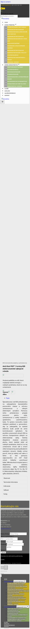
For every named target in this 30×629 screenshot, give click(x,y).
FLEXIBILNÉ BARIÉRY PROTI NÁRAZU (16, 27)
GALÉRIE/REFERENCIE (10, 93)
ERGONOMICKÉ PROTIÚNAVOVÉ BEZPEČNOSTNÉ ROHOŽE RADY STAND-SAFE (17, 39)
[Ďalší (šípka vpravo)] (3, 573)
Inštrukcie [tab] (7, 486)
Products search (8, 14)
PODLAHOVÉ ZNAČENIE (13, 43)
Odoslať (3, 552)
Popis (8, 398)
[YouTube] (4, 9)
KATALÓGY (7, 91)
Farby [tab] (5, 494)
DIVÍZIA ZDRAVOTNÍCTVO (10, 607)
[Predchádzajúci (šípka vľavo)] (1, 573)
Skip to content (5, 2)
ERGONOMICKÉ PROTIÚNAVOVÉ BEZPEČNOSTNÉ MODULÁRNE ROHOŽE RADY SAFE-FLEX (17, 32)
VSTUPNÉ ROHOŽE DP (12, 55)
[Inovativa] (5, 19)
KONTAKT (7, 95)
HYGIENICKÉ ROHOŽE (12, 74)
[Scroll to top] (2, 567)
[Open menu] (2, 102)
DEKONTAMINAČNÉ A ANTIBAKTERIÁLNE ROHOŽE (17, 615)
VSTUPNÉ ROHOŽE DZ (12, 69)
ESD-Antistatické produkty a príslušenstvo (15, 363)
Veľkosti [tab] (6, 490)
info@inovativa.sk (6, 528)
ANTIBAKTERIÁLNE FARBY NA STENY (16, 84)
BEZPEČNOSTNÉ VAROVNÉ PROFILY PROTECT (16, 602)
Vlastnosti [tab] (7, 478)
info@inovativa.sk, (6, 5)
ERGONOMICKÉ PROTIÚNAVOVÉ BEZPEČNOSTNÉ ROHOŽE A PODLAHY (16, 597)
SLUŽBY (7, 88)
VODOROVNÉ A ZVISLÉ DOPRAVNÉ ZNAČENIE (15, 594)
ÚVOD (6, 22)
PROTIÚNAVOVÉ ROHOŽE (13, 72)
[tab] (16, 398)
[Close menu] (1, 575)
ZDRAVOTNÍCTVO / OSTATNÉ (14, 86)
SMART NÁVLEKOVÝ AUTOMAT (15, 67)
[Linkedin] (2, 9)
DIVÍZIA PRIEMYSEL (9, 581)
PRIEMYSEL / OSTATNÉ (13, 62)
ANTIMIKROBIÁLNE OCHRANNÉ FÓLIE (17, 81)
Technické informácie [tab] (11, 482)
